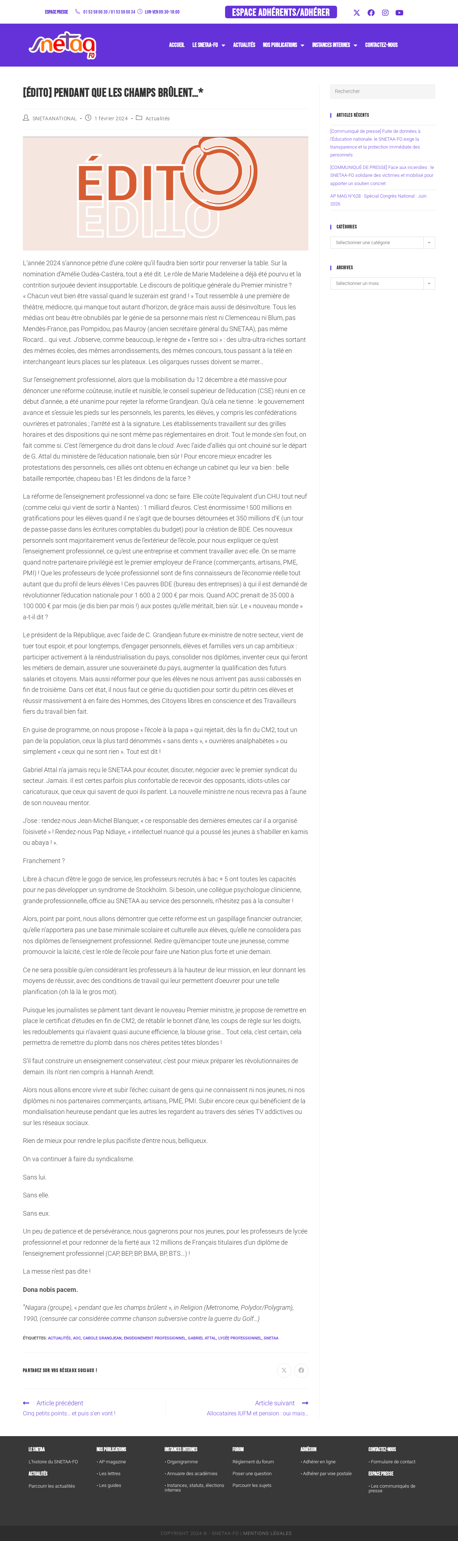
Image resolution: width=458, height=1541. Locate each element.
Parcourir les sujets (252, 1485)
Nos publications (280, 45)
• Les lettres (109, 1473)
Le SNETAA (37, 1449)
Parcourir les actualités (52, 1486)
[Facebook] (371, 13)
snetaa (271, 1338)
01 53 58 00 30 (95, 12)
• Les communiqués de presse (392, 1488)
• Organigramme (181, 1461)
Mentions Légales (267, 1533)
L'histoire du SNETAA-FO (53, 1461)
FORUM (238, 1449)
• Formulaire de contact (392, 1461)
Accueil (177, 45)
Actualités (244, 45)
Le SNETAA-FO (205, 45)
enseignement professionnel (155, 1338)
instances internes (331, 45)
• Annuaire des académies (191, 1473)
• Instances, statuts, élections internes (194, 1488)
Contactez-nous (381, 45)
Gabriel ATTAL (202, 1338)
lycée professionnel (240, 1338)
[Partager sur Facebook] (301, 1370)
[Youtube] (400, 13)
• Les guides (109, 1485)
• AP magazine (111, 1461)
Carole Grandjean (102, 1338)
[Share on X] (284, 1370)
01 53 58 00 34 (123, 12)
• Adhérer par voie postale (326, 1473)
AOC (77, 1338)
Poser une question (252, 1473)
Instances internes (181, 1449)
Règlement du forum (253, 1461)
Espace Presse (381, 1473)
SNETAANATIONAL (55, 118)
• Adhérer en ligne (318, 1461)
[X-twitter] (357, 13)
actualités (59, 1338)
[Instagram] (385, 13)
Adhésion (308, 1449)
